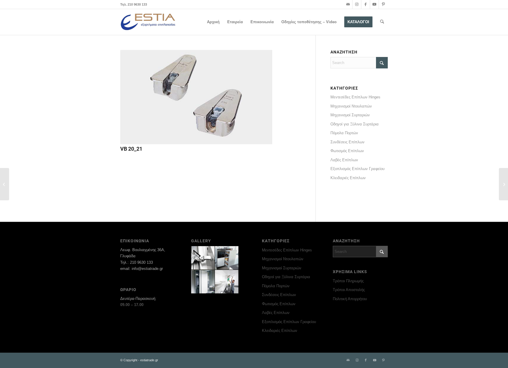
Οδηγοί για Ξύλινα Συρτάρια (354, 124)
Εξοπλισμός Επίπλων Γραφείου (357, 169)
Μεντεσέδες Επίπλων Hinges (355, 97)
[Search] (382, 22)
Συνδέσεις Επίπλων (347, 142)
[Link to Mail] (348, 4)
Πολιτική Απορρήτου (350, 299)
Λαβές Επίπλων (344, 160)
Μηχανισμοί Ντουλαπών (351, 106)
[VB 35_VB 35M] (4, 184)
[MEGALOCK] (503, 184)
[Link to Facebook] (365, 4)
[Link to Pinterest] (383, 4)
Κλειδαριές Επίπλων (348, 178)
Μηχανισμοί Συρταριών (350, 115)
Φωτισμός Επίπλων (347, 151)
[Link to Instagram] (356, 4)
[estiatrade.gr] (148, 22)
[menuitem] (213, 22)
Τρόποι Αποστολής (349, 290)
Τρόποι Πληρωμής (348, 281)
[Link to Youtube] (374, 4)
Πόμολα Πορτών (344, 133)
